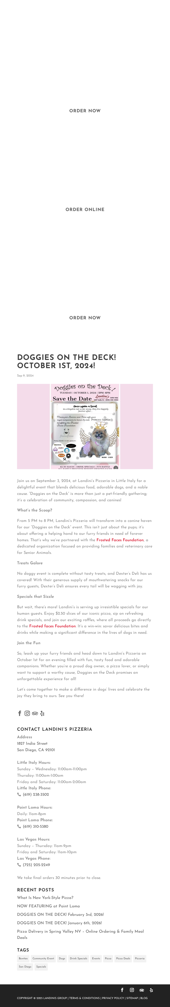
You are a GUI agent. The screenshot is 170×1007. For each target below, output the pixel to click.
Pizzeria (140, 958)
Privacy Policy (113, 998)
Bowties (23, 958)
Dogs (62, 958)
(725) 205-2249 (36, 865)
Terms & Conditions (84, 998)
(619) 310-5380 (35, 827)
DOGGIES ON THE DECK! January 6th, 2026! (59, 923)
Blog (144, 998)
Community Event (43, 958)
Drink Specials (78, 958)
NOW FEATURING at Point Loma (48, 906)
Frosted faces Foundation (52, 626)
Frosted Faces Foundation (120, 540)
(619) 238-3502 (36, 795)
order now (85, 111)
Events (96, 958)
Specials (41, 967)
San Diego (25, 967)
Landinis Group (55, 998)
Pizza (108, 958)
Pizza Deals (123, 958)
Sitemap (132, 998)
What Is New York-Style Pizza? (45, 898)
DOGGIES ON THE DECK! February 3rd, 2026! (60, 915)
